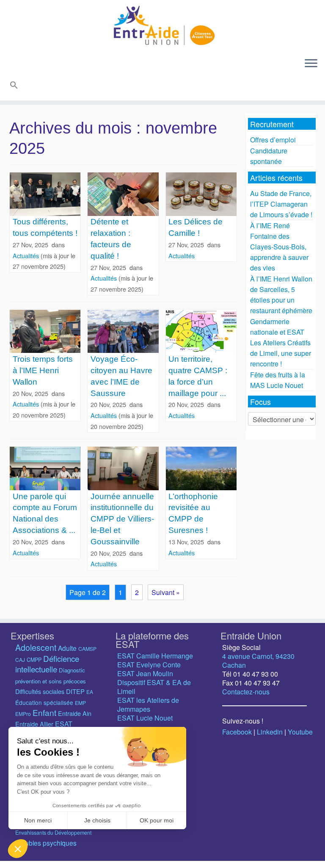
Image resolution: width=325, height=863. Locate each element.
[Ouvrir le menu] (311, 63)
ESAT (63, 724)
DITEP (75, 691)
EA (89, 691)
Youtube (300, 732)
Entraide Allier (34, 723)
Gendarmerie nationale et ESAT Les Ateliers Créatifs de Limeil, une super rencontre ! (280, 343)
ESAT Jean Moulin (145, 673)
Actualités (27, 255)
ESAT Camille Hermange (155, 656)
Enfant (44, 712)
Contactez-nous (246, 691)
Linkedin (270, 732)
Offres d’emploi (273, 140)
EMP (80, 702)
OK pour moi (157, 820)
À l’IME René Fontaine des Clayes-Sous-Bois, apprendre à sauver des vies (279, 247)
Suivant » (165, 592)
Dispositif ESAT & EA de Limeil (154, 686)
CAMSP (87, 648)
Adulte (67, 648)
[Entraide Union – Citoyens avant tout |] (162, 25)
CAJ (20, 659)
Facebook (237, 732)
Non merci (38, 820)
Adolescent (35, 647)
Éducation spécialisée (44, 702)
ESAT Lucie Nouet (145, 718)
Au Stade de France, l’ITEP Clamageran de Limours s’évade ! (281, 203)
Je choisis (97, 820)
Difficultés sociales (39, 691)
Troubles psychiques (46, 842)
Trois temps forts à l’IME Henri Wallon (43, 370)
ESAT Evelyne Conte (149, 664)
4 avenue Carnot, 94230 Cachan (258, 660)
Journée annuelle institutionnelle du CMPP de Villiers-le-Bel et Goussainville (122, 519)
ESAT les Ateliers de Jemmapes (148, 704)
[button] (13, 86)
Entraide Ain (74, 713)
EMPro (23, 713)
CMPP (34, 660)
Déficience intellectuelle (47, 664)
